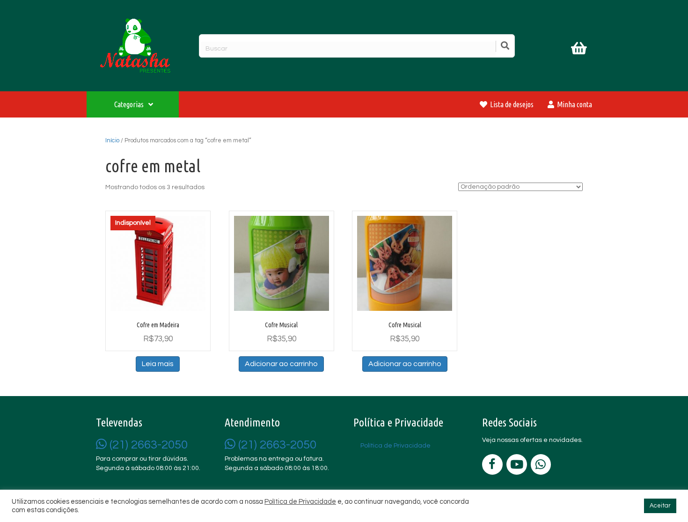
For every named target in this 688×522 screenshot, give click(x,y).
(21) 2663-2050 (147, 445)
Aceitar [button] (660, 505)
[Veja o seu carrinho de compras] (580, 50)
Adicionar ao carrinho (281, 364)
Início (112, 140)
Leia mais (158, 364)
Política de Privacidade (300, 501)
